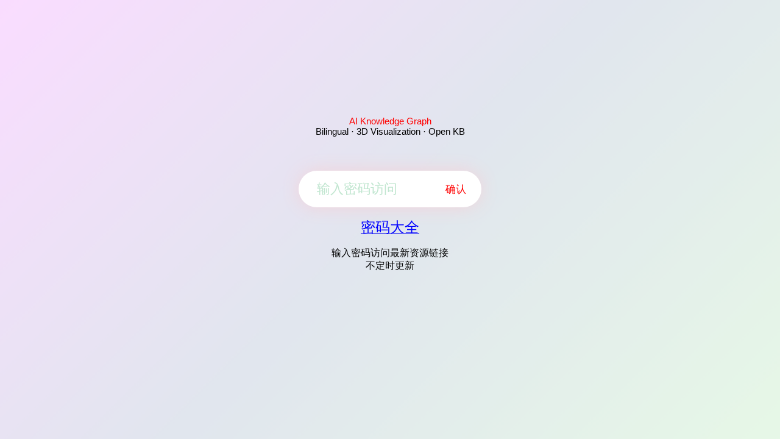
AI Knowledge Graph (390, 121)
